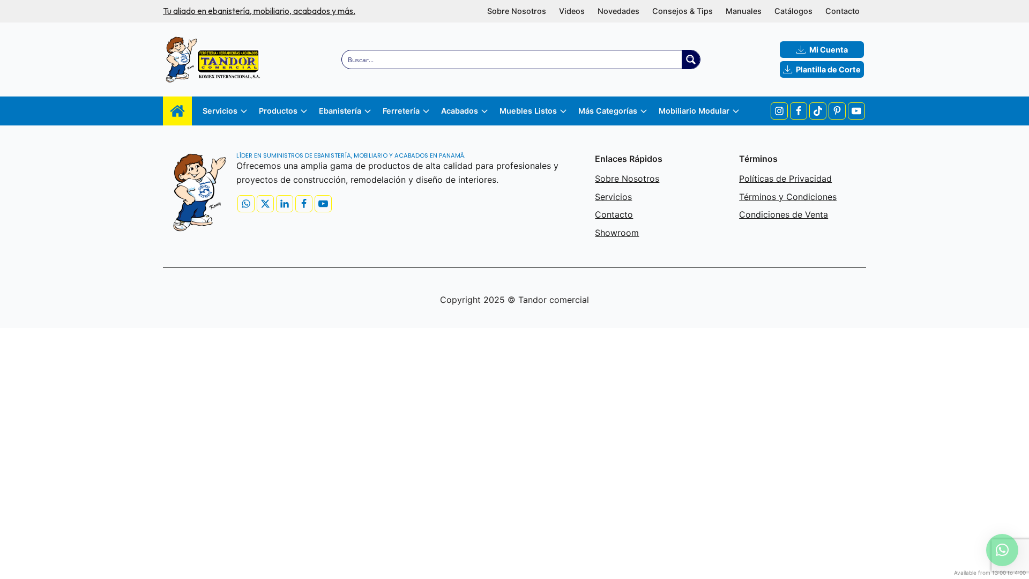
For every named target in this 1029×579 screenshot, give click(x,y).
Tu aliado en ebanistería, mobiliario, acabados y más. (259, 10)
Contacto (842, 11)
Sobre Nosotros (516, 11)
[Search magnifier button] (691, 59)
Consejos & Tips (682, 11)
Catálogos (793, 11)
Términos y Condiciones (788, 196)
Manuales (744, 11)
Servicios (613, 196)
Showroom (617, 232)
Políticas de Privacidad (785, 178)
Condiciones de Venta (783, 214)
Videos (572, 11)
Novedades (618, 11)
